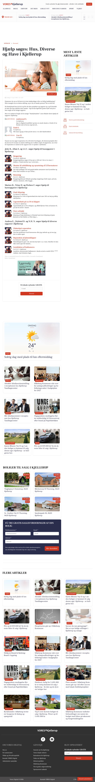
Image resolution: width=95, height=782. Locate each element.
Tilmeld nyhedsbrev (85, 779)
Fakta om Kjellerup (39, 758)
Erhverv (24, 9)
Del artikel (51, 94)
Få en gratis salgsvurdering (42, 767)
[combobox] (6, 541)
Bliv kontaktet (51, 548)
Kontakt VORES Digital (10, 758)
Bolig (15, 9)
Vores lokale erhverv (40, 753)
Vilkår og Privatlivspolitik (11, 755)
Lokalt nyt (44, 9)
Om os (5, 750)
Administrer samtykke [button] (10, 761)
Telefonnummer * (11, 530)
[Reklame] (31, 268)
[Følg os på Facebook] (43, 739)
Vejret (79, 9)
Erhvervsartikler (38, 761)
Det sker (34, 9)
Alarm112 (6, 9)
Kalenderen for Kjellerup (41, 755)
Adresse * (8, 538)
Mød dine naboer (59, 9)
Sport (71, 9)
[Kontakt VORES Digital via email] (52, 739)
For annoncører (8, 753)
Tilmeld (89, 4)
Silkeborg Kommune (40, 764)
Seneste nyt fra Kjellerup (41, 750)
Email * (35, 530)
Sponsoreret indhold (40, 769)
